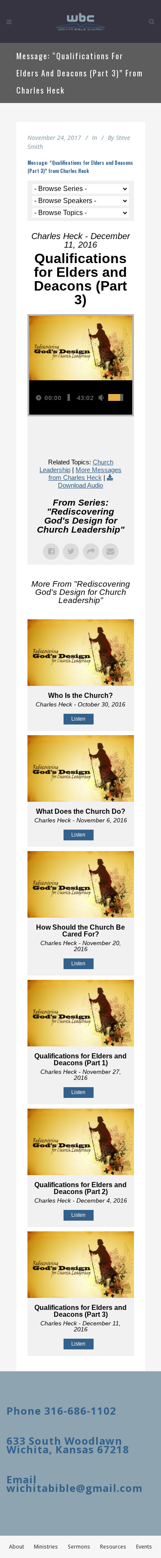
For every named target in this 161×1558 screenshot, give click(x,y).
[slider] (68, 397)
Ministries (46, 1546)
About (16, 1546)
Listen (78, 719)
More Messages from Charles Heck (85, 473)
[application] (80, 397)
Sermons (79, 1546)
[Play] (39, 397)
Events (144, 1546)
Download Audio (80, 485)
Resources (113, 1546)
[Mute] (101, 397)
